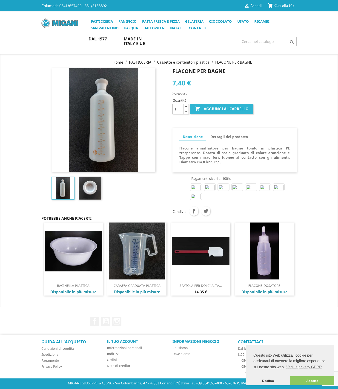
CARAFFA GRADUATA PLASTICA (137, 285)
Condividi (193, 211)
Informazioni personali (124, 348)
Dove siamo (181, 354)
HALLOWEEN (154, 28)
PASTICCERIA (102, 21)
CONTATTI (197, 28)
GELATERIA (194, 21)
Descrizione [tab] (193, 136)
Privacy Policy (51, 366)
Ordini (112, 360)
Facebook (94, 321)
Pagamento (50, 360)
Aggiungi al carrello (222, 109)
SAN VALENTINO (105, 28)
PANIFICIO (127, 21)
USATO (243, 21)
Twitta (205, 211)
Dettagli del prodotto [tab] (229, 136)
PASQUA (131, 28)
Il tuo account (122, 341)
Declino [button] (268, 381)
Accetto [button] (312, 381)
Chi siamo (180, 348)
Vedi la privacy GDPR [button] (304, 367)
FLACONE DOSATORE (264, 285)
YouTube (105, 321)
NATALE (176, 28)
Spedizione (49, 354)
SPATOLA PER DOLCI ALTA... (201, 285)
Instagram (116, 321)
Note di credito (118, 366)
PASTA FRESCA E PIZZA (161, 21)
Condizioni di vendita (57, 348)
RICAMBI (261, 21)
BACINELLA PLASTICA (73, 285)
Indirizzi (113, 354)
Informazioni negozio (195, 341)
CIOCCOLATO (220, 21)
